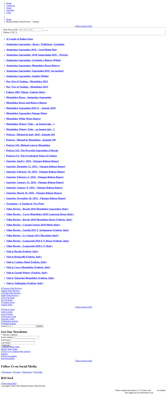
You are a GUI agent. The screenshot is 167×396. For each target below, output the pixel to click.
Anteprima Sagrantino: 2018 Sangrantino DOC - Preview (37, 54)
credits (154, 390)
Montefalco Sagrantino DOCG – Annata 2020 (31, 108)
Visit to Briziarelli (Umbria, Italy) (24, 256)
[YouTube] (37, 372)
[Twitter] (16, 372)
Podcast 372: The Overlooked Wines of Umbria (31, 155)
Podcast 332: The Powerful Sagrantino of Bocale (32, 150)
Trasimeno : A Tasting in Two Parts (25, 203)
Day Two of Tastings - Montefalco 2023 (27, 86)
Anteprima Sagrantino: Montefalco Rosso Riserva (33, 65)
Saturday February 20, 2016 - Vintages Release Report (35, 171)
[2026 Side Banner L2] (83, 307)
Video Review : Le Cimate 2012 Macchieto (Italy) (32, 235)
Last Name (6, 343)
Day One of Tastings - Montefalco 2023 (27, 81)
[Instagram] (26, 372)
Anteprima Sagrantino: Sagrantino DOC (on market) (35, 71)
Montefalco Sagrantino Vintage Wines (26, 113)
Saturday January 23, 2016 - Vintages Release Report (35, 182)
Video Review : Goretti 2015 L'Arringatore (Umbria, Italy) (37, 230)
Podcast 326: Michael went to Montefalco (28, 145)
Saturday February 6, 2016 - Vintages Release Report (34, 177)
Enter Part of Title (11, 30)
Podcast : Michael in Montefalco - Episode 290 (31, 140)
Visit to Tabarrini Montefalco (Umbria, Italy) (30, 278)
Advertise (10, 10)
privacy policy (159, 393)
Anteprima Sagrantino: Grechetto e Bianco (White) (33, 60)
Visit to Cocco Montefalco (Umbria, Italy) (28, 267)
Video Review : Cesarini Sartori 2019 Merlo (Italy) (33, 224)
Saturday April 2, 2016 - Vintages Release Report (32, 161)
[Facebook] (6, 372)
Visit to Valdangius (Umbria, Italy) (24, 283)
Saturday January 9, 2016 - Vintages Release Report (34, 187)
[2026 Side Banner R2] (83, 361)
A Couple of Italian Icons (19, 39)
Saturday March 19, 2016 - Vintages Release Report (34, 193)
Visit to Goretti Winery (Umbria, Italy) (26, 272)
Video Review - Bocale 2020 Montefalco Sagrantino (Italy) (37, 209)
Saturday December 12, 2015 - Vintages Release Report (35, 166)
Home (8, 3)
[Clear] (47, 30)
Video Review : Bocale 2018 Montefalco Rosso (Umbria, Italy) (39, 219)
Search (4, 326)
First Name (6, 340)
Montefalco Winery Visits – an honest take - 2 (30, 129)
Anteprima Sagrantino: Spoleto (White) (27, 76)
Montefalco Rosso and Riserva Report (26, 102)
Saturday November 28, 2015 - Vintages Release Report (36, 198)
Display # (7, 32)
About (8, 8)
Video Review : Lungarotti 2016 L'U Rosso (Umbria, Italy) (37, 240)
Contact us (10, 5)
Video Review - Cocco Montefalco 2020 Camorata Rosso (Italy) (40, 214)
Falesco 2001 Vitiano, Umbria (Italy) (25, 92)
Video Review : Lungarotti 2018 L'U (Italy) (29, 246)
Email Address (8, 337)
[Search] (44, 30)
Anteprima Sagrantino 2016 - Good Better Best (31, 49)
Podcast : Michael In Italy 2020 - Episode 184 (30, 134)
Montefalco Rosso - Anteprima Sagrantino (28, 97)
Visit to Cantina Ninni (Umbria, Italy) (26, 262)
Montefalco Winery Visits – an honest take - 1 (30, 124)
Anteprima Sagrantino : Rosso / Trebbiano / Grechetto (35, 44)
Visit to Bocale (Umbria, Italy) (22, 251)
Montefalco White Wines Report (23, 118)
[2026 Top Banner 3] (83, 26)
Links (8, 12)
